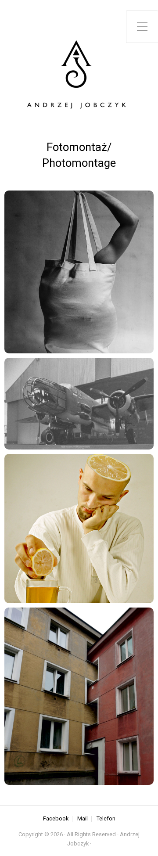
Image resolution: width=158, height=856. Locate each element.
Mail (82, 819)
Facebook (55, 819)
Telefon (106, 819)
